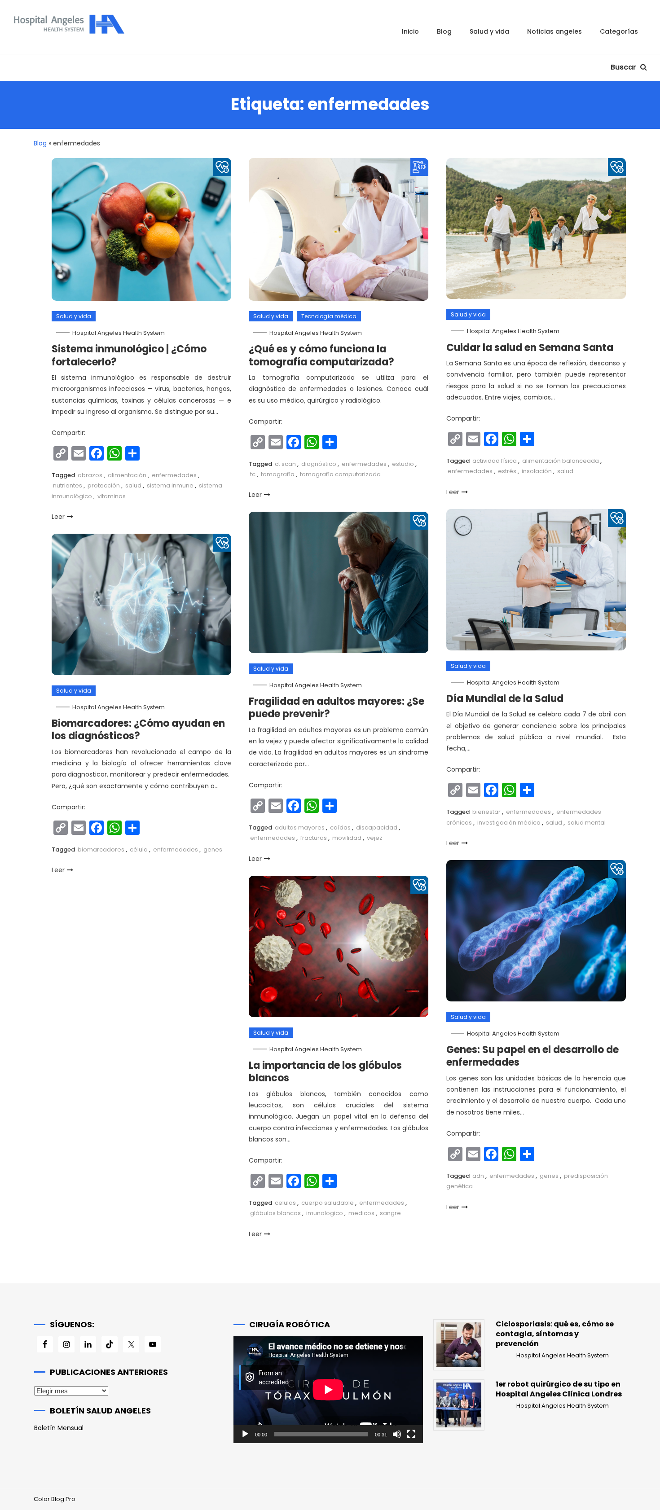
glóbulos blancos (275, 1213)
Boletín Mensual (59, 1427)
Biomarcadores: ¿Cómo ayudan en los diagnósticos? (138, 729)
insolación (537, 471)
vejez (375, 838)
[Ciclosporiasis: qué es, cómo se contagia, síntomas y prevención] (458, 1344)
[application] (328, 1389)
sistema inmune (170, 485)
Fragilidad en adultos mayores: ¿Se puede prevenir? (336, 707)
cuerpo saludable (327, 1202)
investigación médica (509, 822)
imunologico (324, 1213)
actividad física (494, 461)
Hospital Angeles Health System (118, 333)
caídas (340, 827)
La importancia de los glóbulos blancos (325, 1071)
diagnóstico (318, 464)
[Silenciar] (396, 1434)
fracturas (313, 838)
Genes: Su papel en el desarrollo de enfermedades (532, 1056)
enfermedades (174, 475)
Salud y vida (489, 31)
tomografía (278, 474)
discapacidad (376, 827)
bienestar (486, 812)
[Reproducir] (245, 1434)
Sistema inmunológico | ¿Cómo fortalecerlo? (129, 355)
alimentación (127, 475)
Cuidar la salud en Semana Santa (529, 348)
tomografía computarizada (340, 474)
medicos (361, 1213)
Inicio (410, 31)
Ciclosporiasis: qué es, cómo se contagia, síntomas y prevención (555, 1334)
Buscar (624, 67)
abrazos (90, 475)
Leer (58, 516)
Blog (444, 31)
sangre (390, 1213)
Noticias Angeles (554, 31)
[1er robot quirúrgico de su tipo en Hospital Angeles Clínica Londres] (458, 1405)
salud (133, 485)
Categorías (619, 31)
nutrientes (67, 485)
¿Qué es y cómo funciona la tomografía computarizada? (321, 355)
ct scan (285, 464)
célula (139, 849)
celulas (285, 1202)
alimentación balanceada (560, 461)
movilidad (346, 838)
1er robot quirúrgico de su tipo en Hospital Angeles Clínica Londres (559, 1389)
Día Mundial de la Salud (504, 699)
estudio (403, 464)
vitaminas (111, 496)
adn (478, 1176)
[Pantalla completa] (411, 1434)
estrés (507, 471)
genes (212, 849)
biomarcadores (101, 849)
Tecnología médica (328, 316)
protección (104, 485)
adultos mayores (300, 827)
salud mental (587, 822)
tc (252, 474)
